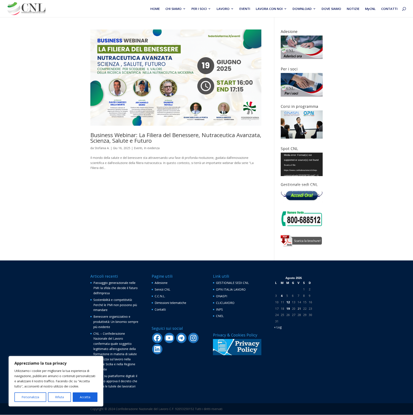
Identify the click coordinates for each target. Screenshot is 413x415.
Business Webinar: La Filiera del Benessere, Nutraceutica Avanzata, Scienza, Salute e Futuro (175, 137)
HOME (155, 9)
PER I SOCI (199, 9)
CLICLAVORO (225, 303)
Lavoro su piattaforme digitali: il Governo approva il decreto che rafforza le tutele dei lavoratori (115, 381)
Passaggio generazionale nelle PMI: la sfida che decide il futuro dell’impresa (115, 288)
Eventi (138, 148)
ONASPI (221, 296)
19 (288, 309)
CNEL (220, 316)
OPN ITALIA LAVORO (231, 289)
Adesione (161, 283)
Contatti (160, 309)
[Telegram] (181, 338)
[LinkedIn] (157, 349)
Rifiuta (59, 397)
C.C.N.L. (160, 296)
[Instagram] (193, 338)
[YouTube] (169, 338)
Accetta (85, 397)
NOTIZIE (353, 9)
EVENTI (244, 9)
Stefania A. (102, 148)
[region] (56, 381)
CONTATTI (389, 9)
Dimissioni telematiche (170, 303)
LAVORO (223, 9)
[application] (302, 164)
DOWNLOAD (302, 9)
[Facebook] (157, 338)
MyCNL (370, 9)
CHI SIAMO (173, 9)
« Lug (278, 327)
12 (288, 302)
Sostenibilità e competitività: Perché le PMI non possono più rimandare (115, 305)
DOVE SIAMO (331, 9)
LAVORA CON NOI (269, 9)
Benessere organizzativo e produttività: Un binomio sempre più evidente (115, 321)
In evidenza (152, 148)
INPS (219, 309)
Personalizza (30, 397)
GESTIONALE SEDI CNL (232, 283)
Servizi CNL (162, 289)
